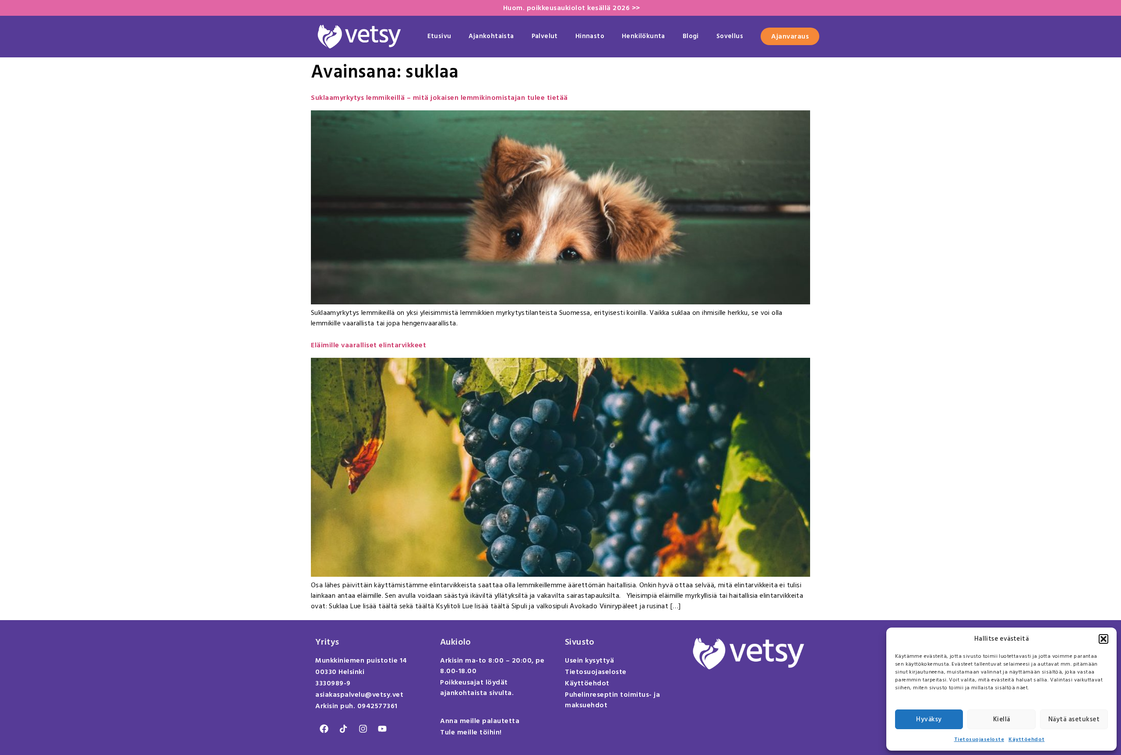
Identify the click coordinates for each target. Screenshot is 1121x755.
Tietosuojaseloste (979, 739)
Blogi (691, 36)
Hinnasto (589, 36)
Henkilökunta (643, 36)
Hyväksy (929, 719)
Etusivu (439, 36)
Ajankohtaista (491, 36)
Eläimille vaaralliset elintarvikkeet (368, 345)
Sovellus (729, 36)
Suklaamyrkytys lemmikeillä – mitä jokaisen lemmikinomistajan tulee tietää (439, 97)
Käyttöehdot (1026, 739)
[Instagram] (363, 728)
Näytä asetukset (1074, 719)
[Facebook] (324, 728)
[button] (1103, 639)
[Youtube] (382, 728)
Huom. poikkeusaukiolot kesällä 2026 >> (571, 8)
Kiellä (1001, 719)
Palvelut (545, 36)
